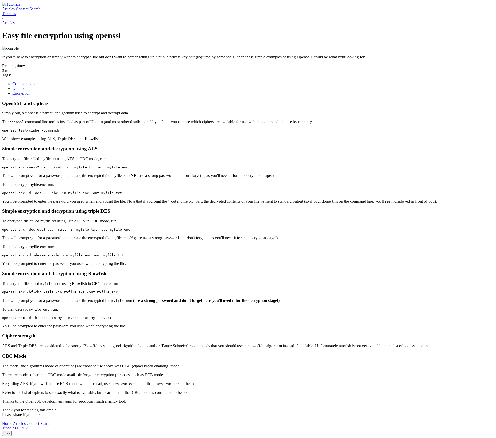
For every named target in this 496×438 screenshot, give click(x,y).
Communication (25, 84)
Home (7, 423)
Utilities (18, 88)
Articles (9, 9)
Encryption (21, 93)
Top (7, 433)
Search (35, 9)
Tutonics (9, 13)
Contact (22, 9)
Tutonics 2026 (15, 428)
